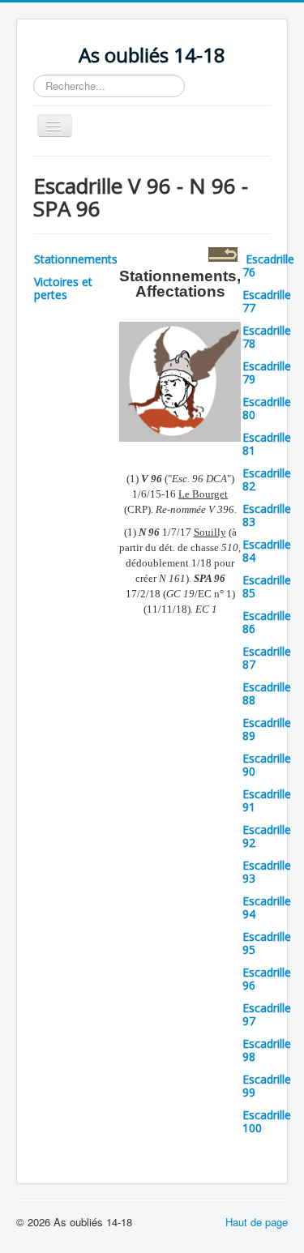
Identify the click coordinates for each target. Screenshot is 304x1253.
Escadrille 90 (266, 765)
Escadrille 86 (266, 622)
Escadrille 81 (266, 444)
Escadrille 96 (266, 978)
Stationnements (76, 259)
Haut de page (256, 1221)
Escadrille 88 (266, 693)
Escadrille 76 (268, 265)
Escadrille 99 (266, 1085)
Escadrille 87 (266, 658)
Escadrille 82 (266, 479)
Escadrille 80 (266, 408)
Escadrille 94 (266, 907)
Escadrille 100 (266, 1121)
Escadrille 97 (266, 1014)
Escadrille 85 (266, 586)
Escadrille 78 (266, 337)
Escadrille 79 (266, 372)
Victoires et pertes (63, 288)
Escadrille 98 (266, 1050)
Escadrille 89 (266, 729)
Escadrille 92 (266, 836)
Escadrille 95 (266, 943)
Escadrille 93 (266, 871)
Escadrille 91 (266, 800)
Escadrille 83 (266, 515)
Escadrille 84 (266, 551)
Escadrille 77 (266, 301)
